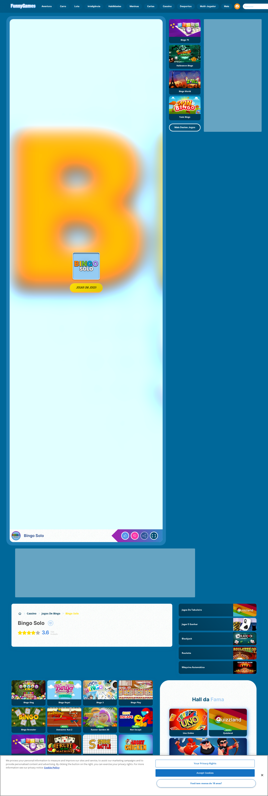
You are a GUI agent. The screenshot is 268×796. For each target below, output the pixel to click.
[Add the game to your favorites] (51, 623)
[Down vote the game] (135, 536)
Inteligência (94, 6)
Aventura (47, 6)
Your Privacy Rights (205, 763)
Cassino (167, 6)
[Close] (262, 775)
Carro (63, 6)
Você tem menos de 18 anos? (206, 783)
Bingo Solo (72, 613)
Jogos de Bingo (51, 613)
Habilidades (114, 6)
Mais (226, 6)
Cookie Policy (51, 767)
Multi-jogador (208, 6)
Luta (76, 6)
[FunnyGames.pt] (20, 613)
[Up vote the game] (125, 536)
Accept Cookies (205, 772)
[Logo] (23, 6)
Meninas (134, 6)
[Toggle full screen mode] (154, 536)
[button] (237, 6)
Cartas (150, 6)
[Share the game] (144, 536)
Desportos (186, 6)
